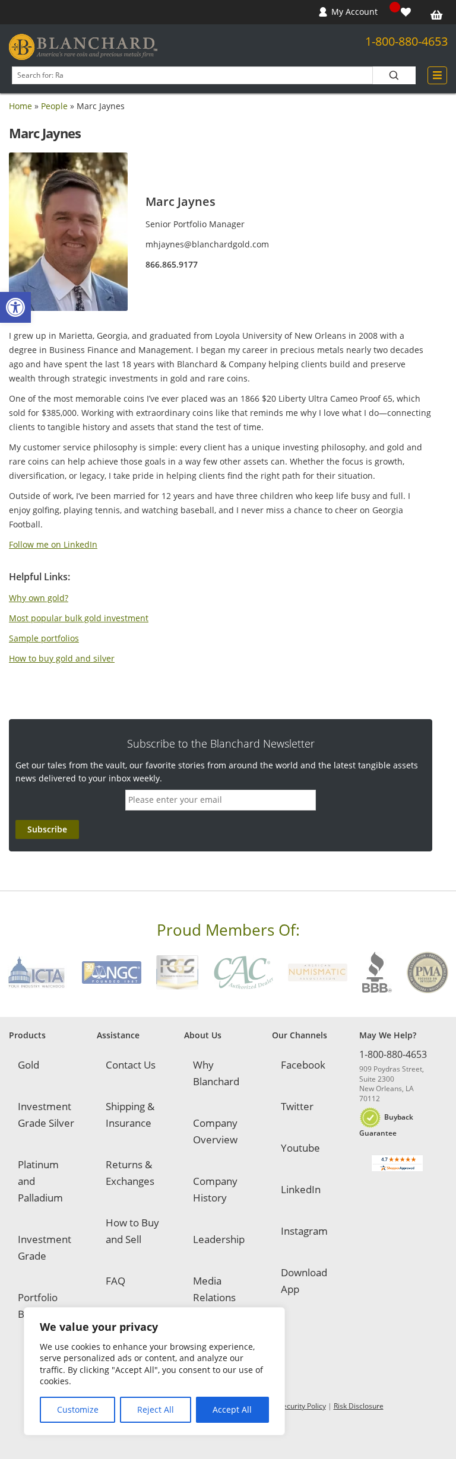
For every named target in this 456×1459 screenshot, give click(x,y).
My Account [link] (354, 11)
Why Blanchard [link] (216, 1073)
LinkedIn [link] (301, 1189)
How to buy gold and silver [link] (62, 658)
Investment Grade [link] (44, 1247)
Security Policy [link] (302, 1406)
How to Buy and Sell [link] (132, 1231)
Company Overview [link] (215, 1131)
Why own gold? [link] (38, 597)
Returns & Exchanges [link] (130, 1173)
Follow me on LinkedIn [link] (53, 544)
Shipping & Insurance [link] (130, 1114)
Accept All (232, 1409)
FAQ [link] (115, 1281)
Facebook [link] (303, 1065)
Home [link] (20, 106)
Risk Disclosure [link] (359, 1406)
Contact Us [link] (131, 1065)
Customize (78, 1409)
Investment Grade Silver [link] (46, 1114)
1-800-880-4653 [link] (406, 41)
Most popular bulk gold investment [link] (78, 618)
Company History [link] (215, 1189)
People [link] (54, 106)
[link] (15, 307)
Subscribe (47, 829)
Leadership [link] (219, 1239)
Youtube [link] (300, 1148)
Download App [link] (304, 1281)
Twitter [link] (297, 1106)
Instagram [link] (304, 1231)
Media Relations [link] (214, 1289)
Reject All (155, 1409)
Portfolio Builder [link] (38, 1305)
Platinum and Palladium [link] (40, 1181)
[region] (154, 1371)
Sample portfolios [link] (44, 638)
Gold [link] (28, 1065)
